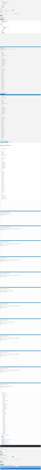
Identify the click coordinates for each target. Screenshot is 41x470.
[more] (21, 228)
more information (14, 466)
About (2, 1)
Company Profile (4, 2)
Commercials (3, 7)
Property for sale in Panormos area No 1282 (5, 212)
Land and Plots (3, 32)
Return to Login (11, 465)
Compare (1, 454)
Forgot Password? (9, 10)
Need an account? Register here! (3, 10)
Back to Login (8, 465)
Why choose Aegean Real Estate (6, 26)
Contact (3, 29)
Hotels (2, 31)
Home (2, 25)
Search (2, 436)
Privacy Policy (3, 446)
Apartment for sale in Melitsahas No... (5, 439)
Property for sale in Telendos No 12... (5, 440)
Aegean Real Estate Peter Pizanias (3, 214)
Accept (17, 466)
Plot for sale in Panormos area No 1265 (4, 288)
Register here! (1, 465)
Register (1, 15)
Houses (2, 5)
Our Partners (4, 3)
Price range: (3, 435)
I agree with (16, 13)
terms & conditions (17, 13)
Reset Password (1, 464)
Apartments (3, 6)
